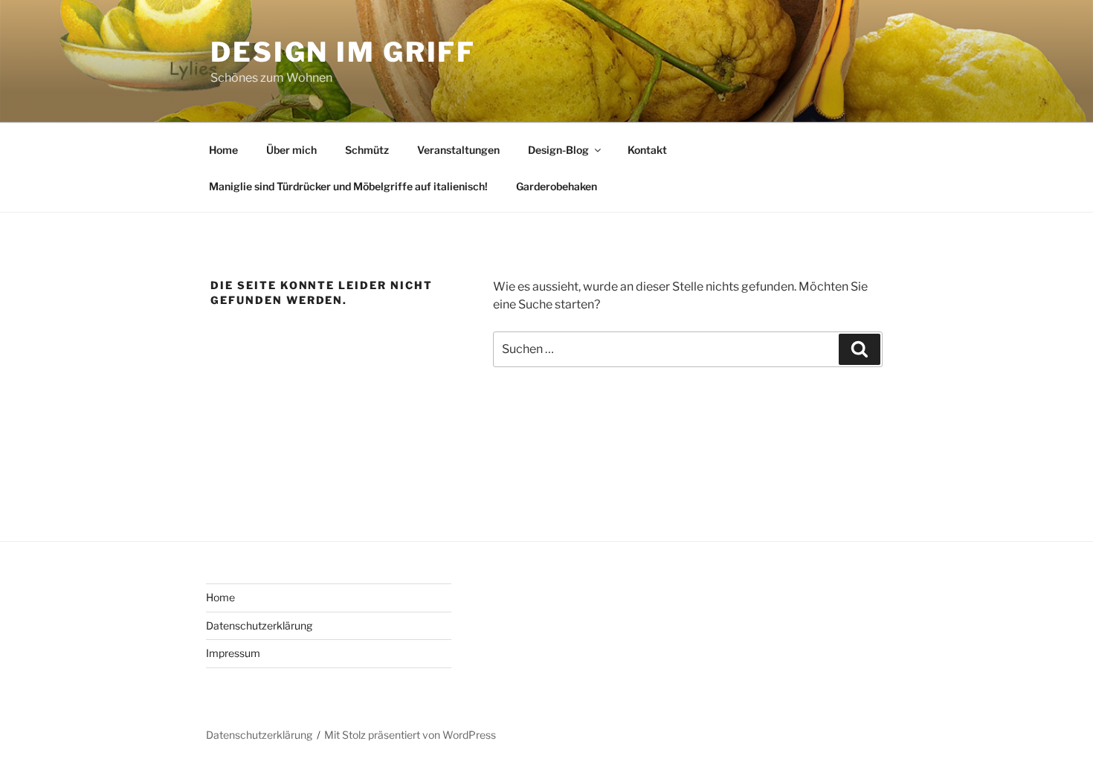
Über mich (291, 149)
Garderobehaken (556, 186)
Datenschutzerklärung (259, 625)
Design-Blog (558, 149)
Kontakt (647, 149)
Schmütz (367, 149)
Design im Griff (343, 52)
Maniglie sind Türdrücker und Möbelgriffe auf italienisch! (348, 186)
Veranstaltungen (458, 149)
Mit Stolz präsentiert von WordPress (410, 734)
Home (223, 149)
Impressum (233, 653)
